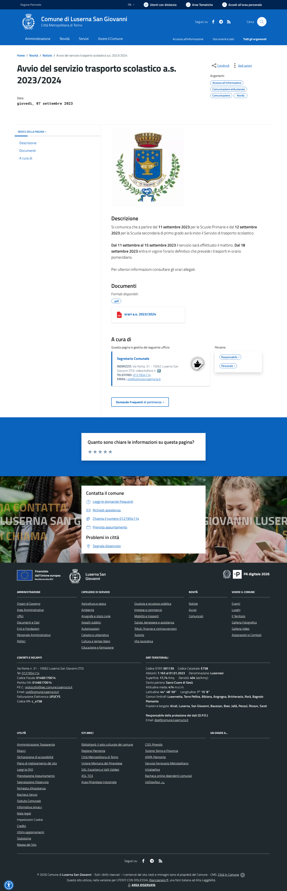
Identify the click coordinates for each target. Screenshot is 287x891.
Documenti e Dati (28, 622)
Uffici (20, 616)
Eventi (236, 603)
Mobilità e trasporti (146, 616)
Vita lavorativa (143, 641)
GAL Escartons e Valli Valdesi (100, 769)
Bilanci (21, 750)
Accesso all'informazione (188, 39)
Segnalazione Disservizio (33, 782)
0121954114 (142, 375)
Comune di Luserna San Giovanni (84, 18)
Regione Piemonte (30, 5)
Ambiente (87, 610)
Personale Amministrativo (34, 635)
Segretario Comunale (133, 358)
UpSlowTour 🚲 (155, 782)
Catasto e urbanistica (95, 635)
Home (21, 55)
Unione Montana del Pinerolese (101, 763)
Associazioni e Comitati (246, 635)
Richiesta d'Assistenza (31, 788)
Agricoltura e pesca (93, 603)
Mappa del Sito (26, 844)
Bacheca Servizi (27, 794)
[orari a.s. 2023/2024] (119, 315)
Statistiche (24, 838)
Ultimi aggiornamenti (30, 832)
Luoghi (236, 610)
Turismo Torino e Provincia (161, 750)
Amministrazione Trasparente (36, 744)
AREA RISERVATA (143, 885)
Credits (21, 826)
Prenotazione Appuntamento (36, 775)
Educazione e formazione (97, 647)
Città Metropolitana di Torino (61, 25)
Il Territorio (238, 616)
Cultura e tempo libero (95, 641)
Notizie (47, 55)
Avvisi (192, 610)
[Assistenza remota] (242, 874)
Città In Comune (228, 874)
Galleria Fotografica (244, 622)
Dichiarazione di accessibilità (35, 757)
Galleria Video (240, 628)
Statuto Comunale (29, 800)
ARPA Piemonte (155, 757)
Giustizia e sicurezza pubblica (152, 603)
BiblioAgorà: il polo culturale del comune (107, 744)
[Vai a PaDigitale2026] (246, 574)
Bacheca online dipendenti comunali (168, 775)
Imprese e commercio (148, 610)
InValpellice (152, 769)
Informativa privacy (29, 807)
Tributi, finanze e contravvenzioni (155, 628)
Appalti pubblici (91, 622)
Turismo (139, 635)
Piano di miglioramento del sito (37, 763)
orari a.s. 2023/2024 (140, 314)
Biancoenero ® (158, 880)
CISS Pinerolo (153, 744)
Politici (21, 641)
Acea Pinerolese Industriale (99, 782)
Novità (33, 55)
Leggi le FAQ (25, 769)
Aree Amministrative (30, 610)
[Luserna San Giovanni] (28, 22)
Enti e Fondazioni (28, 628)
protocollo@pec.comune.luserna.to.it (48, 687)
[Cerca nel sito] (261, 21)
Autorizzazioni (90, 628)
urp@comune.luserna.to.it (144, 379)
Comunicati (196, 616)
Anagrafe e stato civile (96, 616)
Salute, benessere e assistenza (154, 622)
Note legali (24, 813)
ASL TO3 (87, 775)
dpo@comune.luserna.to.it (171, 720)
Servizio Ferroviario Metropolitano (166, 763)
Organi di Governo (28, 603)
